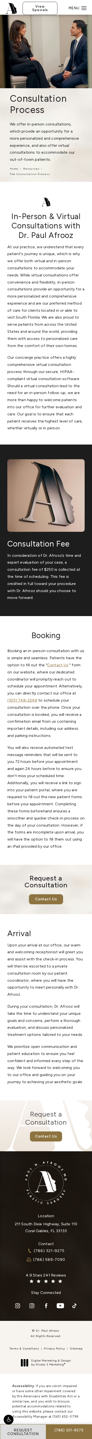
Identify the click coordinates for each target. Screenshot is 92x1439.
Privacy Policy (54, 1348)
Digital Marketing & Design (51, 1362)
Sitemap (76, 1348)
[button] (8, 1420)
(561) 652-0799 (66, 1416)
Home (14, 168)
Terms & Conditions (24, 1348)
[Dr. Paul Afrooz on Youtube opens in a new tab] (60, 1306)
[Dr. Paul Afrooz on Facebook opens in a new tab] (46, 1306)
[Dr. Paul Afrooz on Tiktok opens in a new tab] (74, 1306)
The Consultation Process (30, 174)
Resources (31, 168)
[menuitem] (18, 1306)
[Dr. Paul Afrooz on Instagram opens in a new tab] (18, 1306)
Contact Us (57, 665)
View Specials (40, 8)
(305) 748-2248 (22, 700)
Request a (46, 1118)
